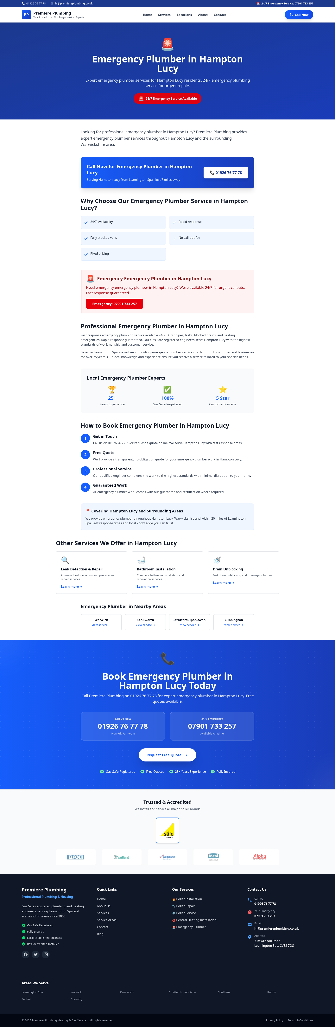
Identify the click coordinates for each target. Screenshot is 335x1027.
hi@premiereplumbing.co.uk (276, 928)
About (203, 15)
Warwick (76, 992)
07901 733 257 (212, 726)
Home (147, 15)
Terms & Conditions (300, 1020)
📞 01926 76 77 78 (226, 172)
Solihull (26, 999)
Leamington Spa (32, 992)
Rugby (271, 992)
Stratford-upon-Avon (182, 992)
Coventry (76, 999)
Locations (184, 15)
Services (164, 15)
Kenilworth (127, 992)
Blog (100, 934)
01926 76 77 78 (123, 726)
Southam (224, 992)
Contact (220, 15)
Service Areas (107, 920)
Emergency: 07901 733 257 (114, 303)
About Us (104, 906)
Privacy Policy (274, 1020)
